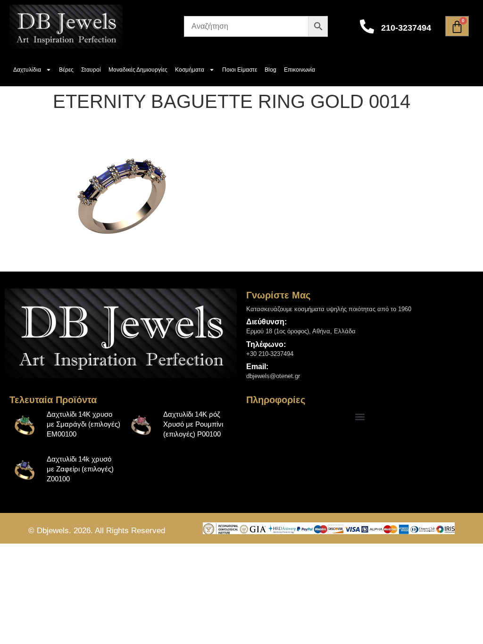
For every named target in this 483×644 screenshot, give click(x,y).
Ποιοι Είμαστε (239, 69)
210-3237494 (406, 28)
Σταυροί (91, 69)
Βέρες (66, 69)
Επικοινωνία (299, 69)
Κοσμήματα (189, 69)
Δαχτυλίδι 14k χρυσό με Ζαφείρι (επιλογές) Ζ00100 (80, 469)
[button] (360, 417)
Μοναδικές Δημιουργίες (137, 69)
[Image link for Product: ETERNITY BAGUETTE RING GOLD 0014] (25, 424)
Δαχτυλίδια (27, 69)
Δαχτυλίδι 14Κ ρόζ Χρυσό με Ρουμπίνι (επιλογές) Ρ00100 (193, 424)
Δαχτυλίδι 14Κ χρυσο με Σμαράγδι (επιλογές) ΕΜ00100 (83, 424)
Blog (270, 69)
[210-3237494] (367, 26)
